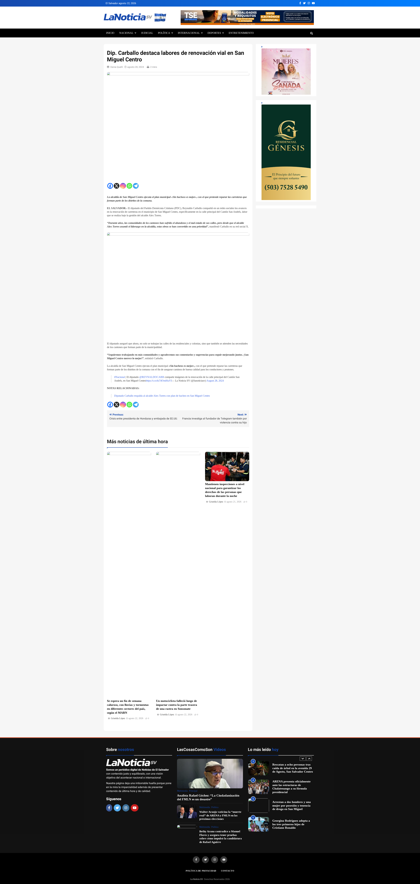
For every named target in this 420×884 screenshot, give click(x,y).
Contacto (227, 871)
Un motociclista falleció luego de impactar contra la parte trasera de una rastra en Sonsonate (176, 704)
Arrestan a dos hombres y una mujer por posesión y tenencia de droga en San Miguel (291, 787)
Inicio (110, 33)
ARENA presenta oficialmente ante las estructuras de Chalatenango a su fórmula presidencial (291, 768)
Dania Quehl (116, 67)
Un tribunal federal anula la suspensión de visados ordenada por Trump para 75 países (292, 824)
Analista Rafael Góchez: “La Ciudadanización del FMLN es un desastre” (208, 797)
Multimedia (182, 791)
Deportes (214, 33)
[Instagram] (123, 186)
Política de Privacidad (201, 871)
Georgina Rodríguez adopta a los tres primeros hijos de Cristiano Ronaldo (291, 805)
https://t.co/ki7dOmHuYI (159, 380)
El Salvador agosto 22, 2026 (121, 3)
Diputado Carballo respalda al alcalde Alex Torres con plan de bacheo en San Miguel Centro (162, 395)
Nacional (126, 33)
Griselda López (118, 718)
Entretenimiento (241, 33)
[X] (116, 186)
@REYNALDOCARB (151, 377)
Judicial (147, 33)
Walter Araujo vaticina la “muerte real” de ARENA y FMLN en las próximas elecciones (220, 815)
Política (164, 33)
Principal (193, 791)
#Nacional (119, 377)
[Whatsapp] (129, 186)
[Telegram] (136, 186)
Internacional (189, 33)
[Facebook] (110, 186)
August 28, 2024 (215, 380)
